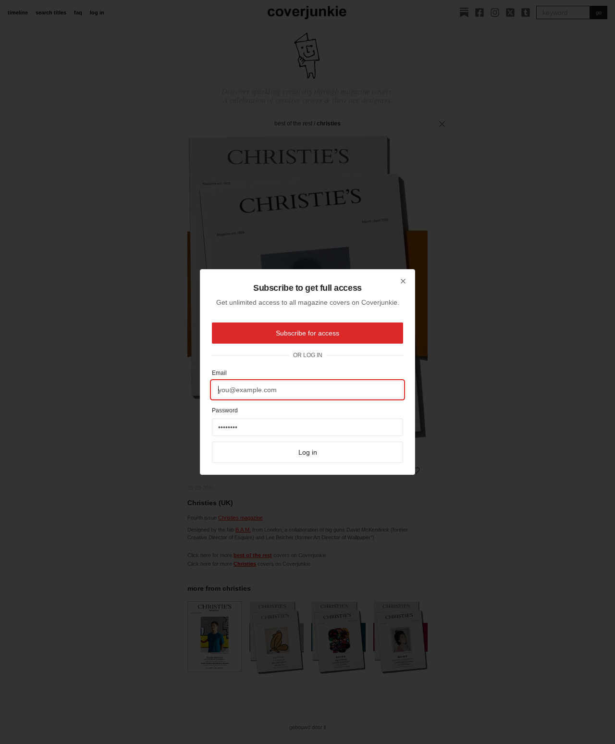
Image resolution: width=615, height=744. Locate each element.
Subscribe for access (307, 333)
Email (219, 373)
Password (225, 410)
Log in (307, 452)
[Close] (403, 281)
